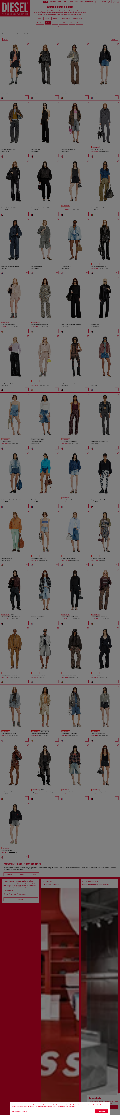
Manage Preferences (45, 1106)
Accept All (102, 1111)
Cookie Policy (71, 1106)
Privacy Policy (61, 1106)
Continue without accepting (19, 1111)
